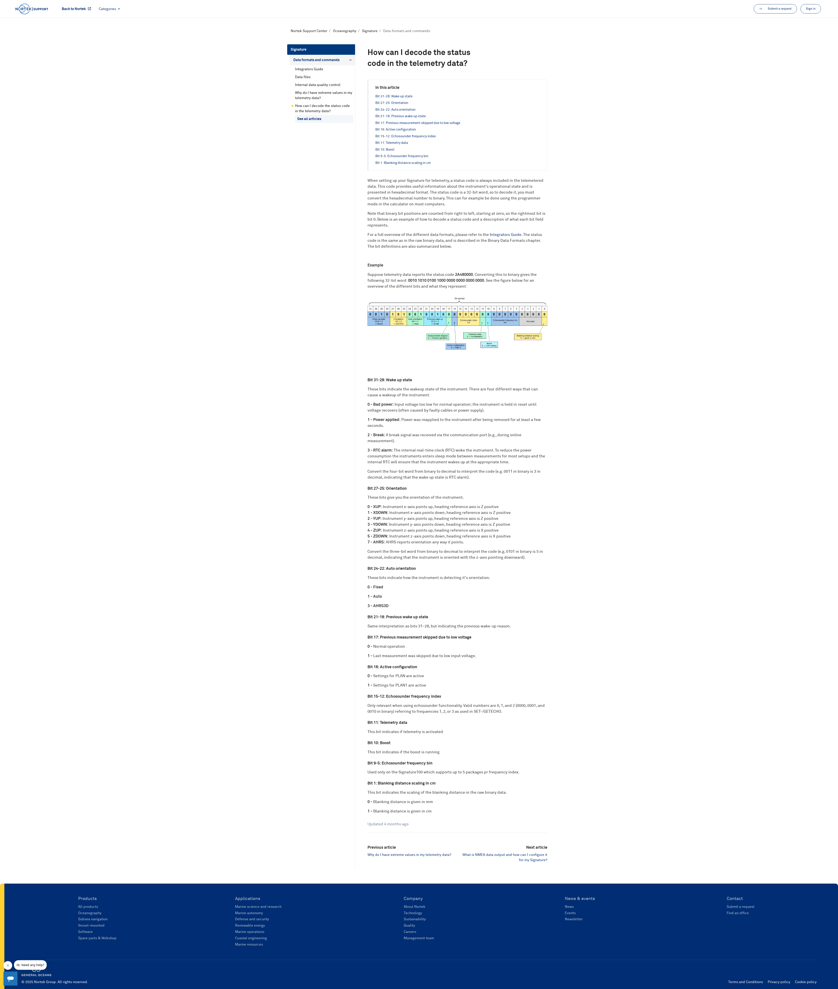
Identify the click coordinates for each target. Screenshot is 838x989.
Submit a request (740, 906)
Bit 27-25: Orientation (391, 103)
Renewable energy (250, 925)
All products (88, 906)
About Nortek (414, 906)
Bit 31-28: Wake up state (393, 96)
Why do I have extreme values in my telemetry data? (409, 855)
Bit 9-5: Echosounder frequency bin (401, 156)
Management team (419, 938)
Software (85, 932)
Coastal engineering (251, 938)
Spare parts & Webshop (97, 938)
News (569, 906)
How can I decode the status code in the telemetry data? (322, 108)
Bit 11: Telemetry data (391, 142)
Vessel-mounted (91, 925)
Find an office (738, 913)
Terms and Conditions (745, 982)
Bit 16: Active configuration (395, 129)
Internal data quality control (317, 85)
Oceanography (344, 31)
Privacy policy (779, 982)
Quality (409, 925)
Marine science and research (258, 906)
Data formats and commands (406, 31)
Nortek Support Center (309, 31)
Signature (370, 31)
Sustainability (415, 919)
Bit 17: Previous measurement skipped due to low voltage (417, 123)
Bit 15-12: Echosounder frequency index (405, 136)
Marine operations (249, 932)
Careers (410, 932)
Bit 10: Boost (385, 149)
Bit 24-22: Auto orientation (395, 109)
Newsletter (574, 919)
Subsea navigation (93, 919)
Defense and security (252, 919)
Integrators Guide (505, 235)
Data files (303, 77)
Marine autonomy (249, 913)
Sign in (811, 8)
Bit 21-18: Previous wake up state (400, 116)
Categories (108, 9)
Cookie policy (806, 982)
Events (570, 913)
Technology (413, 913)
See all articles (309, 119)
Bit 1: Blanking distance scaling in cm (403, 163)
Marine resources (249, 944)
